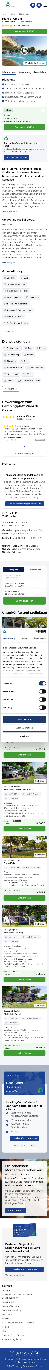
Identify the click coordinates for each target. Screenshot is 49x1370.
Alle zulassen (24, 719)
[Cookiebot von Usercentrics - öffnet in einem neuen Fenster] (35, 631)
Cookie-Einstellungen (25, 1362)
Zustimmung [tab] (9, 638)
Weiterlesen (40, 440)
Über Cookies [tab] (39, 638)
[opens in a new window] (12, 1353)
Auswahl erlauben (24, 728)
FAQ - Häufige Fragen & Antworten (18, 1323)
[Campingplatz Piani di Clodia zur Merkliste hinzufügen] (43, 111)
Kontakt (5, 1327)
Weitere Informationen (15, 1275)
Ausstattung (25, 72)
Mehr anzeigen (8, 211)
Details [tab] (24, 638)
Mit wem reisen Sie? (12, 591)
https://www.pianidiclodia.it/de (27, 530)
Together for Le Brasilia (13, 1335)
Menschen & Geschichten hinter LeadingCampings (17, 1296)
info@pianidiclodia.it (19, 533)
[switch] (42, 691)
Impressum (26, 1359)
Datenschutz (9, 1359)
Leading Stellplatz (10, 1306)
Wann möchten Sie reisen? (15, 583)
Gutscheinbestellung (12, 1310)
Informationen (9, 72)
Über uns (6, 1290)
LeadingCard (8, 1302)
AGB (18, 1359)
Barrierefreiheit (39, 1359)
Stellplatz (13, 570)
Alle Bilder (41, 781)
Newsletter (7, 1314)
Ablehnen (24, 736)
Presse (5, 1318)
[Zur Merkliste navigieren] (32, 5)
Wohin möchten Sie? (13, 575)
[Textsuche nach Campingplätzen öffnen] (39, 5)
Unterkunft (35, 570)
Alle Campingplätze (11, 1339)
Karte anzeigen (26, 22)
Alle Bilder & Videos (36, 63)
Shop (4, 1331)
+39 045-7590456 (19, 522)
